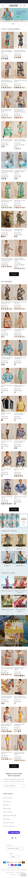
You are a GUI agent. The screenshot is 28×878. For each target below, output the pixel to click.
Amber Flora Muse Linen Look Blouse (6, 330)
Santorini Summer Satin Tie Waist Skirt (7, 753)
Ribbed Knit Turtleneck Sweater (6, 414)
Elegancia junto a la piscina (20, 591)
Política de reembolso (11, 869)
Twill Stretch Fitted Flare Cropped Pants (19, 725)
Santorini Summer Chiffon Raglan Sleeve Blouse (6, 725)
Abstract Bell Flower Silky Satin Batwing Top (6, 201)
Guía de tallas (6, 819)
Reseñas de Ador (7, 801)
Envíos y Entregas (7, 812)
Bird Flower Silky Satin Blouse (19, 469)
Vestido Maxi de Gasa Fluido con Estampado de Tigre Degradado (20, 171)
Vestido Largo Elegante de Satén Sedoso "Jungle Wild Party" (6, 51)
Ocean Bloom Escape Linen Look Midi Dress (19, 358)
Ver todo (14, 274)
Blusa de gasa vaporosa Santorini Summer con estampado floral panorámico (20, 110)
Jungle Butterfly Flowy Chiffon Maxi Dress (19, 230)
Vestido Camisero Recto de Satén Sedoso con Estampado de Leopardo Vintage (7, 259)
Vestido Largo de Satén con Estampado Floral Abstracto (20, 51)
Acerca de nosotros (7, 797)
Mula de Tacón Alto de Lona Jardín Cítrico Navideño (7, 697)
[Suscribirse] (23, 786)
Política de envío (20, 872)
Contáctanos (6, 805)
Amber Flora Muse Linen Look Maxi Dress (19, 330)
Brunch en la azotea (7, 609)
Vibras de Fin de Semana (20, 610)
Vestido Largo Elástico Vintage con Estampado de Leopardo (19, 259)
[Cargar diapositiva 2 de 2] (15, 24)
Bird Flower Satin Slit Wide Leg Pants (7, 497)
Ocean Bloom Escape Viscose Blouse (7, 386)
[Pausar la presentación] (26, 24)
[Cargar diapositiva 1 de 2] (13, 24)
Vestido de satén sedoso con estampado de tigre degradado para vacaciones (7, 171)
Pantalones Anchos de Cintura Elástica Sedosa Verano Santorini (20, 668)
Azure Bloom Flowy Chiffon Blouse (20, 497)
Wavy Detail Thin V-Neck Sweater (6, 441)
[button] (3, 5)
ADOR (12, 867)
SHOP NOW (14, 520)
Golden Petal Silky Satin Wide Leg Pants (20, 81)
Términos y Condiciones (9, 826)
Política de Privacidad (8, 822)
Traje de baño (20, 565)
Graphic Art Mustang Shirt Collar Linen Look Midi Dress (20, 140)
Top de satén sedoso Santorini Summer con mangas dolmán (7, 668)
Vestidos (6, 565)
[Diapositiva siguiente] (17, 24)
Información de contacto (15, 874)
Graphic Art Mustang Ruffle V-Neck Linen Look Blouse (7, 140)
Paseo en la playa (6, 591)
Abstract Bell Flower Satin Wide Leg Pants (19, 201)
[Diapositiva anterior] (10, 24)
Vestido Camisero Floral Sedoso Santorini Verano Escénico (6, 110)
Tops (6, 548)
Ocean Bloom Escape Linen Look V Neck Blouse (6, 358)
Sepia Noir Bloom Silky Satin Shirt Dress (20, 302)
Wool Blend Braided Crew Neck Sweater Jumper (19, 414)
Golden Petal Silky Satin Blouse (6, 469)
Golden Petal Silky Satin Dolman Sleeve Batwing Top (7, 81)
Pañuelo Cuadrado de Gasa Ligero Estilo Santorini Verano (20, 697)
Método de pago (7, 808)
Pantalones (19, 548)
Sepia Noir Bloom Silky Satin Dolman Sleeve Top (7, 302)
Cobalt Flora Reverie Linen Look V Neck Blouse (19, 441)
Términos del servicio (10, 872)
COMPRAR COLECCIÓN (14, 631)
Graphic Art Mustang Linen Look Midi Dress (20, 386)
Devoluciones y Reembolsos (10, 815)
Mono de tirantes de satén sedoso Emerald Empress (6, 230)
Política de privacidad (21, 869)
